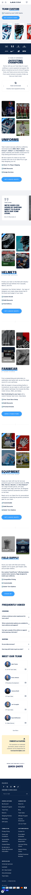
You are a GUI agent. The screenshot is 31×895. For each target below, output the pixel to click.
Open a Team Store (12, 414)
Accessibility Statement (5, 840)
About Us (20, 804)
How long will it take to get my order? (12, 649)
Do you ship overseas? (8, 644)
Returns (4, 813)
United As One (11, 881)
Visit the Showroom (21, 820)
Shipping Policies (7, 816)
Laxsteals (4, 867)
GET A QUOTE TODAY (10, 17)
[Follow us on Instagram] (11, 786)
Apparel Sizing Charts (22, 850)
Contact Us (21, 831)
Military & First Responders (22, 840)
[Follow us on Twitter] (7, 786)
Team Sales (21, 813)
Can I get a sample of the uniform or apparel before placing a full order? (14, 631)
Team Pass (5, 810)
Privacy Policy (6, 831)
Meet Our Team (15, 771)
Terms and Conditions (5, 835)
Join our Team (22, 823)
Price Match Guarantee (21, 835)
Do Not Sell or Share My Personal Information (7, 849)
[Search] (5, 2)
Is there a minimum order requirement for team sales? (14, 617)
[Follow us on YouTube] (14, 786)
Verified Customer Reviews (23, 855)
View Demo (22, 396)
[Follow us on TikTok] (18, 786)
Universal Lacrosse (7, 864)
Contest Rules (6, 844)
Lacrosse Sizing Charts (22, 845)
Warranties (5, 819)
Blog (19, 810)
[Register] (27, 793)
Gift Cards (5, 821)
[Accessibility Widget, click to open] (2, 891)
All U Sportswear (6, 870)
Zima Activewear (6, 873)
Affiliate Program (23, 816)
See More (15, 730)
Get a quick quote (12, 179)
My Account (5, 804)
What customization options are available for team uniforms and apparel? (15, 624)
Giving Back (21, 807)
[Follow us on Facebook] (3, 786)
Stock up (8, 593)
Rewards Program (7, 807)
